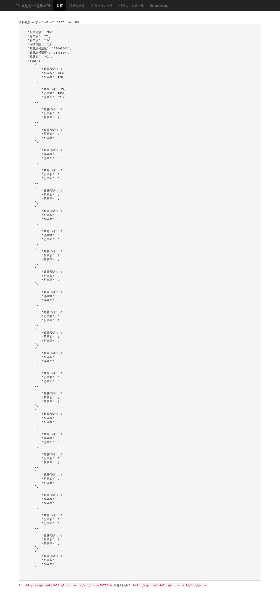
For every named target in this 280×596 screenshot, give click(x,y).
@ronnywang (159, 5)
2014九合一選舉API (32, 5)
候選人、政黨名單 (131, 5)
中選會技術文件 (102, 5)
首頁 (60, 5)
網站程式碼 (77, 5)
